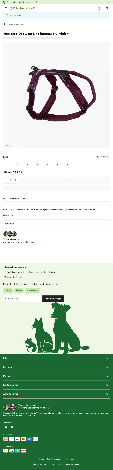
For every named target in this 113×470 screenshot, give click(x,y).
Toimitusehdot (68, 459)
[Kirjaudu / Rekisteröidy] (91, 8)
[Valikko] (6, 8)
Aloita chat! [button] (30, 242)
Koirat (8, 290)
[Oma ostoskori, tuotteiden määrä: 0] (107, 8)
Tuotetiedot (9, 223)
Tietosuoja (57, 459)
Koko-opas (105, 157)
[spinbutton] (10, 180)
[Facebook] (6, 427)
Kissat (19, 290)
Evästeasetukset (45, 459)
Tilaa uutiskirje (53, 298)
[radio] (7, 164)
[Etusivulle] (4, 24)
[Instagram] (12, 427)
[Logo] (23, 8)
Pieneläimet (32, 290)
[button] (5, 180)
